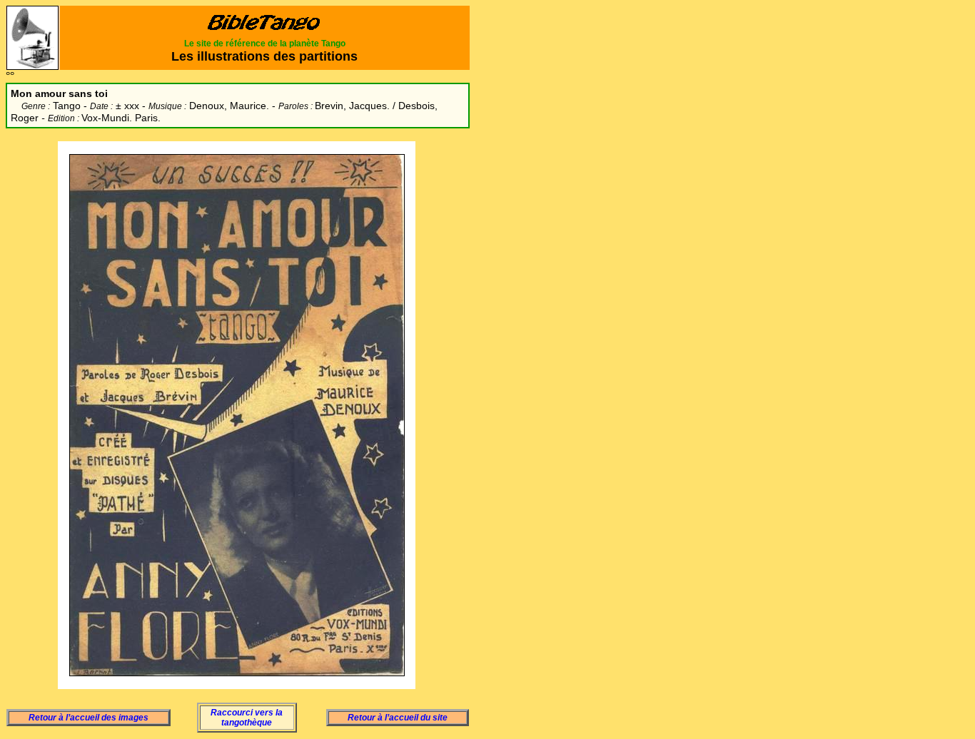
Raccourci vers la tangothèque (247, 718)
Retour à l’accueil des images (88, 718)
